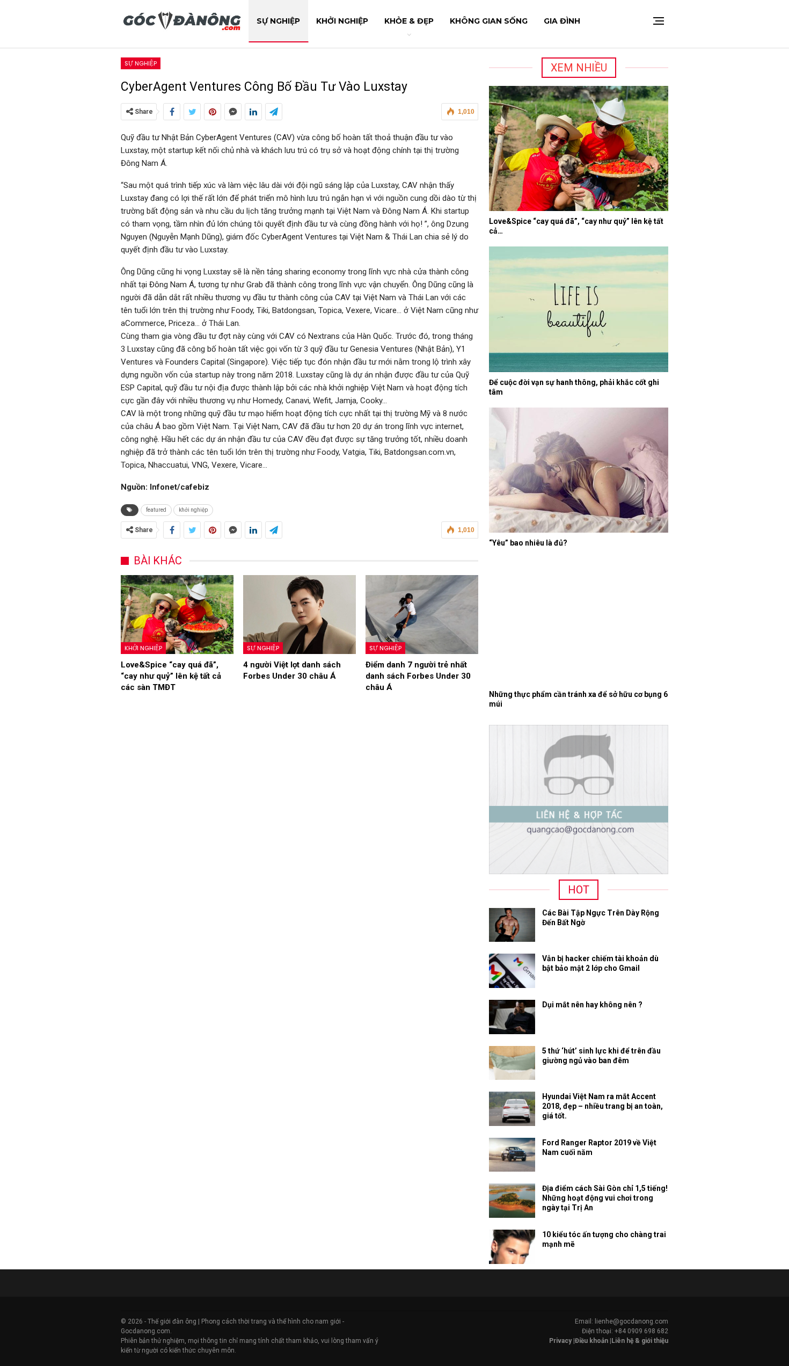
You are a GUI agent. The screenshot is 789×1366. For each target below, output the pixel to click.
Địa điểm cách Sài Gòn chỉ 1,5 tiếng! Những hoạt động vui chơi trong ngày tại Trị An (605, 1198)
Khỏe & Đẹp (409, 21)
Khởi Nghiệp (342, 21)
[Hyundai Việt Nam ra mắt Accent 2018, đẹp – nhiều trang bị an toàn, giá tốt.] (512, 1109)
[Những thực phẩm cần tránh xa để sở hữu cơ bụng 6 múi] (578, 621)
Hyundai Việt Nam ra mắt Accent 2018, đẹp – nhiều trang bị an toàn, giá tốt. (602, 1106)
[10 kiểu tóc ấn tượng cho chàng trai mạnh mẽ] (512, 1247)
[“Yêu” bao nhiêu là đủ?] (578, 470)
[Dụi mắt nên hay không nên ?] (512, 1017)
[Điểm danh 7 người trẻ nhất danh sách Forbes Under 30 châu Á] (422, 614)
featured (156, 510)
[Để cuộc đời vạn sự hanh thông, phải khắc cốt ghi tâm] (578, 309)
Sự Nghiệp (278, 21)
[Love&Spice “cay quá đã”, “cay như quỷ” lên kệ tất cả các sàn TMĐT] (177, 614)
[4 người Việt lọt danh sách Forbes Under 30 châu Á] (299, 614)
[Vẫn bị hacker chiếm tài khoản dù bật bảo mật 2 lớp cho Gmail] (512, 971)
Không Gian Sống (489, 21)
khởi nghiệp (193, 510)
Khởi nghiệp (143, 648)
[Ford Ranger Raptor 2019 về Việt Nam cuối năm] (512, 1155)
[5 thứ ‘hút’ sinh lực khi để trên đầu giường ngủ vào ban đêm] (512, 1063)
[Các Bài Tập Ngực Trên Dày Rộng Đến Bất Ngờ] (512, 925)
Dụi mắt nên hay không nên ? (592, 1004)
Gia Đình (562, 21)
